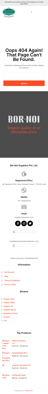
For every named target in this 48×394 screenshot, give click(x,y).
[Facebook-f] (18, 223)
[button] (30, 12)
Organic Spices (10, 310)
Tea (5, 321)
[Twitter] (30, 223)
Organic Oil (8, 306)
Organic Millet (9, 302)
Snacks (7, 317)
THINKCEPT (28, 391)
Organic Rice (9, 299)
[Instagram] (24, 223)
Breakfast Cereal (10, 313)
